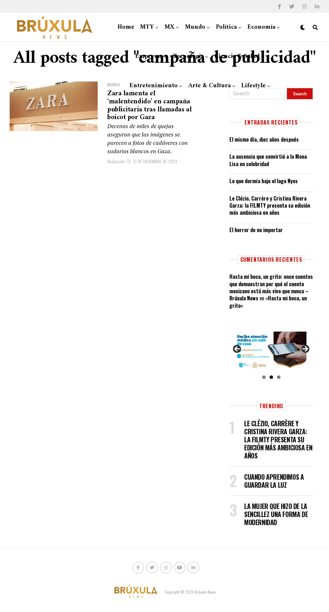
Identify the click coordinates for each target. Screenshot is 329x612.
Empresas (148, 56)
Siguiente (305, 349)
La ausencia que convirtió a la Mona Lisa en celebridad (268, 160)
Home (126, 27)
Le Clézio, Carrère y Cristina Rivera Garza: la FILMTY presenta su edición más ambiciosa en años (269, 205)
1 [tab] (264, 377)
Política (226, 27)
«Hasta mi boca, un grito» (268, 301)
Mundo (195, 27)
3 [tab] (278, 377)
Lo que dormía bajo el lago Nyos (263, 181)
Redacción (115, 161)
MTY (147, 27)
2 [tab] (271, 377)
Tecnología (188, 56)
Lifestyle (253, 85)
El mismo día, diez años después (264, 139)
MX (169, 27)
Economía (261, 27)
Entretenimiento (153, 85)
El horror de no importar (256, 230)
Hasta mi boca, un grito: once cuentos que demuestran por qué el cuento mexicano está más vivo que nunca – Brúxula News (271, 287)
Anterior (237, 349)
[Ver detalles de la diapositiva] (271, 351)
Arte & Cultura (209, 85)
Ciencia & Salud (237, 56)
